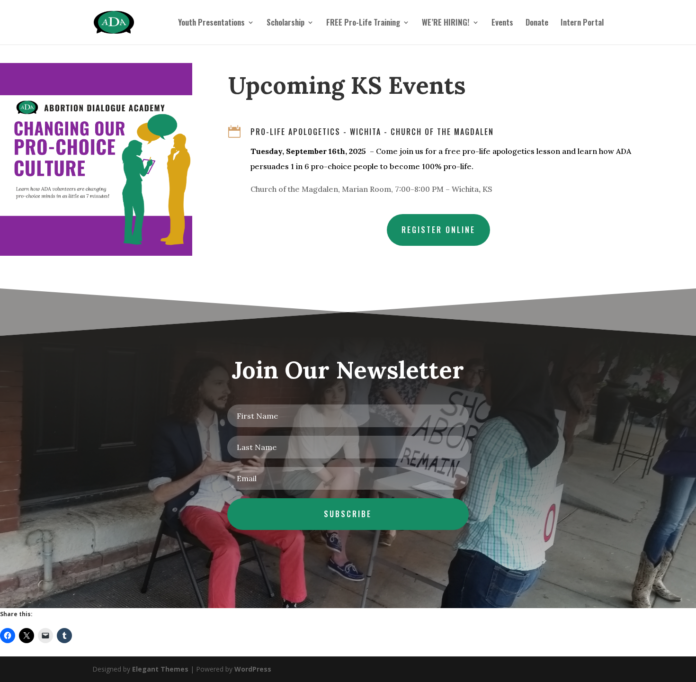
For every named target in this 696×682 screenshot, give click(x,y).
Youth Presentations (211, 23)
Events (502, 23)
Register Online (438, 229)
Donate (537, 23)
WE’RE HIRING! (446, 23)
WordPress (252, 668)
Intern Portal (582, 23)
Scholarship (285, 23)
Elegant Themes (160, 668)
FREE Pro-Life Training (363, 23)
